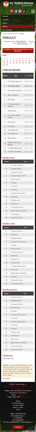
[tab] (18, 50)
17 (26, 61)
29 (4, 65)
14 (16, 61)
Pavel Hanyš (25, 397)
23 (13, 63)
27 (26, 63)
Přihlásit (18, 427)
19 (32, 61)
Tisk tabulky (6, 378)
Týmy (4, 33)
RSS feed (14, 388)
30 (7, 65)
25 (20, 63)
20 (4, 63)
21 (7, 63)
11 (7, 61)
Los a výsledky (7, 30)
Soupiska (5, 19)
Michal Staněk (20, 395)
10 (4, 61)
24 (17, 63)
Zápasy (4, 23)
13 (13, 61)
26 (23, 63)
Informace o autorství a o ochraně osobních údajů (18, 386)
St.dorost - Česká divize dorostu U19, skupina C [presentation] (18, 50)
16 (23, 61)
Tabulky (4, 26)
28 (29, 63)
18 (29, 61)
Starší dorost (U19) (12, 33)
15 (19, 61)
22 (10, 63)
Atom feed (21, 388)
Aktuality (5, 16)
